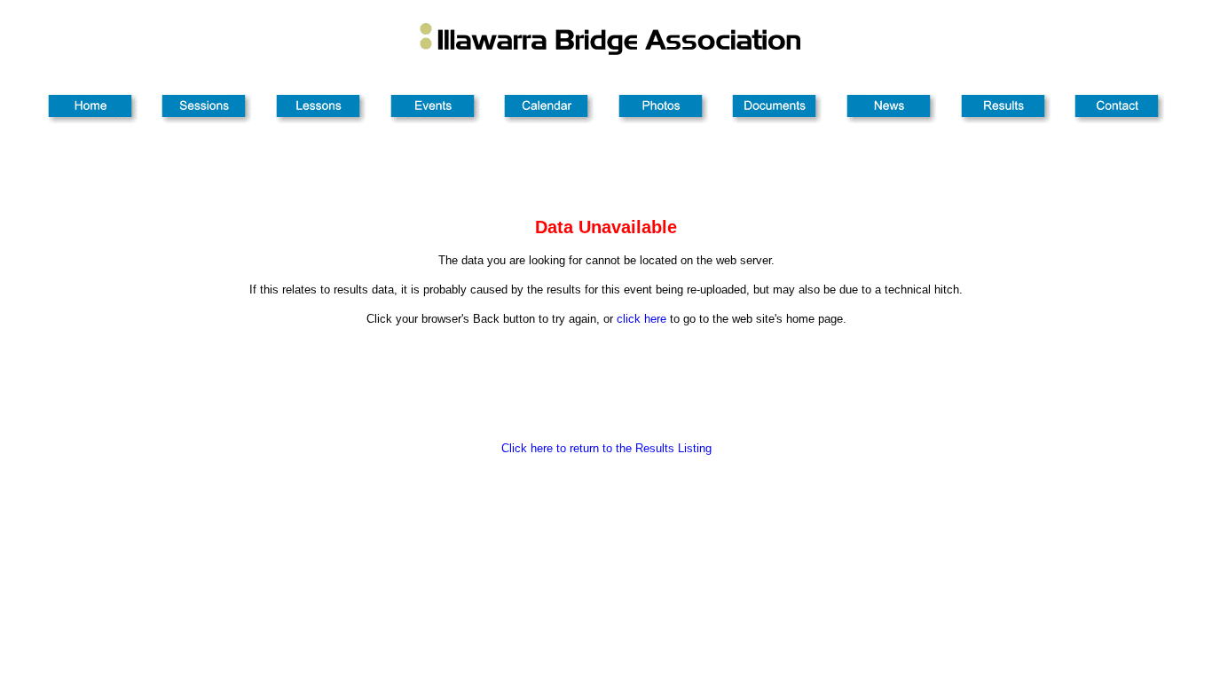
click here (641, 318)
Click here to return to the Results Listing (606, 448)
